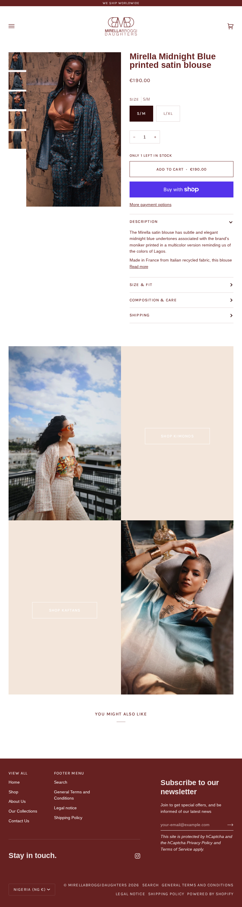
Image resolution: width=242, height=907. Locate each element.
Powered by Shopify (210, 894)
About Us (17, 801)
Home (14, 782)
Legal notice (65, 807)
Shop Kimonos (177, 436)
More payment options (150, 204)
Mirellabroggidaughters (97, 885)
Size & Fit (141, 284)
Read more (139, 266)
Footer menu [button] (69, 773)
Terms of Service (176, 849)
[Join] (225, 824)
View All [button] (18, 773)
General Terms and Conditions (197, 885)
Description (144, 221)
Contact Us (19, 820)
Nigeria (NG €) (30, 889)
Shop (13, 792)
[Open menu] (17, 26)
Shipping (140, 315)
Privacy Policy (199, 842)
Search (60, 782)
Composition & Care (153, 300)
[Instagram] (137, 856)
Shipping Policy (68, 817)
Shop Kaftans (65, 610)
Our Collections (23, 811)
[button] (119, 771)
